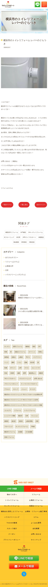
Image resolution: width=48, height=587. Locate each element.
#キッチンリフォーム (36, 232)
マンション (34, 415)
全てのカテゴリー (11, 257)
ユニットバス (36, 367)
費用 (13, 362)
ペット (6, 362)
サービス (32, 389)
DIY (39, 346)
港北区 (14, 421)
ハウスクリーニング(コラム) (15, 275)
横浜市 (20, 415)
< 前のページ (7, 205)
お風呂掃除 (29, 421)
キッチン (7, 346)
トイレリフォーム (29, 410)
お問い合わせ (38, 378)
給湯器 (20, 432)
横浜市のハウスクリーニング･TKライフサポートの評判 (21, 400)
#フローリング (9, 237)
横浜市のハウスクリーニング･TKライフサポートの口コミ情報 (23, 405)
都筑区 (6, 421)
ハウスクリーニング (25, 378)
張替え (40, 352)
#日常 (18, 237)
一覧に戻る (24, 205)
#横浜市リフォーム (11, 232)
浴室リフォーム (17, 346)
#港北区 (32, 242)
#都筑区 (41, 237)
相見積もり (32, 373)
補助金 (27, 346)
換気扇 (6, 357)
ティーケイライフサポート (29, 384)
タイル (26, 367)
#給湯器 (16, 242)
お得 (20, 367)
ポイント (13, 367)
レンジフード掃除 (9, 415)
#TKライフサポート (29, 237)
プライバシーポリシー (11, 384)
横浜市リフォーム (9, 432)
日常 (6, 270)
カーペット (32, 352)
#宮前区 (24, 242)
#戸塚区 (23, 232)
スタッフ (15, 389)
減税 (18, 373)
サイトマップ (36, 540)
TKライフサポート (10, 378)
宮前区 (21, 421)
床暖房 (41, 373)
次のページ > (41, 205)
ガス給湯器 (28, 432)
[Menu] (44, 4)
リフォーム (17, 410)
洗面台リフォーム (20, 352)
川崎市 (12, 373)
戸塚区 (33, 426)
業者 (5, 352)
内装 (37, 421)
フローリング (8, 426)
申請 (5, 373)
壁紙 (25, 362)
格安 (34, 346)
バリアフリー (37, 357)
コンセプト (7, 410)
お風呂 (21, 357)
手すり (28, 357)
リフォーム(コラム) (7, 188)
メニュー (24, 389)
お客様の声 (9, 266)
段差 (5, 367)
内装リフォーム (9, 437)
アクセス (7, 389)
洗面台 (14, 357)
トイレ (19, 362)
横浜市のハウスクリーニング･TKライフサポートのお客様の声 (23, 394)
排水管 (32, 362)
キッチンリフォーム (22, 426)
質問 (24, 373)
